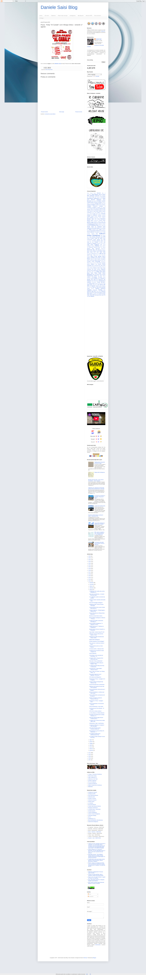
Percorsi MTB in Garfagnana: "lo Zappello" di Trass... (96, 624)
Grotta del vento (91, 796)
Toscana (92, 288)
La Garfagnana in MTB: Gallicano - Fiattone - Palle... (96, 663)
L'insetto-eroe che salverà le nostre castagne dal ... (96, 651)
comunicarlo (97, 944)
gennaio (91, 750)
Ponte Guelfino (99, 266)
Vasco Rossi (98, 291)
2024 (89, 559)
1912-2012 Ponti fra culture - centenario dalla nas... (95, 728)
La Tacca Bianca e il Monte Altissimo (96, 712)
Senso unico (92, 283)
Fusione (88, 233)
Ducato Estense (94, 221)
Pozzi (91, 267)
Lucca (104, 244)
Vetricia (95, 292)
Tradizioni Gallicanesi (100, 288)
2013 (89, 579)
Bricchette (89, 201)
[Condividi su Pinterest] (50, 67)
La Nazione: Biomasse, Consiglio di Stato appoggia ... (96, 726)
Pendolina (89, 261)
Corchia (92, 216)
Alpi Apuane (80, 15)
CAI (97, 201)
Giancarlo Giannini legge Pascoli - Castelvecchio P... (96, 718)
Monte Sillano (96, 252)
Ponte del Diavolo (93, 266)
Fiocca (101, 228)
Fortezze (98, 230)
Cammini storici (90, 202)
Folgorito (103, 229)
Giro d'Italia (89, 236)
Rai (87, 271)
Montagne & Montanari (93, 807)
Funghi (104, 232)
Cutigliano (103, 217)
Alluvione (99, 193)
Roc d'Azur (100, 275)
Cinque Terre (103, 212)
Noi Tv (89, 817)
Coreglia (95, 216)
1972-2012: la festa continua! (95, 711)
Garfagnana (73, 15)
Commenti (91, 896)
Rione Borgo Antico (49, 69)
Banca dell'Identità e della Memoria (95, 820)
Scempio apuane (91, 810)
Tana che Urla (89, 287)
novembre (92, 584)
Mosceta (97, 253)
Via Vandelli (99, 293)
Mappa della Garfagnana (99, 472)
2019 (89, 568)
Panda (96, 257)
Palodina (93, 257)
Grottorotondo (89, 239)
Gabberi (92, 233)
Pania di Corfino (93, 258)
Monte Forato (102, 251)
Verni (88, 292)
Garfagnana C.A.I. (92, 818)
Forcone (88, 230)
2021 (89, 565)
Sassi (93, 280)
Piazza (88, 262)
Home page (61, 111)
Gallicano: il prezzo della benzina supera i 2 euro (96, 634)
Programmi (103, 269)
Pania (88, 258)
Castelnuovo (95, 206)
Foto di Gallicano (90, 232)
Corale (88, 216)
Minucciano (103, 248)
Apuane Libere (91, 801)
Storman (85, 957)
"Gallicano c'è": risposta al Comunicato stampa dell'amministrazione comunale (96, 488)
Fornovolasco (93, 230)
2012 (89, 581)
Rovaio (92, 278)
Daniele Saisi (98, 39)
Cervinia (88, 208)
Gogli (102, 236)
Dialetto (92, 220)
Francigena (97, 232)
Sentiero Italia (97, 283)
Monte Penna (90, 252)
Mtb (100, 253)
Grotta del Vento (98, 238)
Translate (97, 76)
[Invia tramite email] (44, 67)
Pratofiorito (89, 269)
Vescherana (92, 292)
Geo (102, 235)
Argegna (103, 195)
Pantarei (98, 258)
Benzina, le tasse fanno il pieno (95, 615)
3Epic (88, 193)
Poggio (88, 266)
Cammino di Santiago (98, 202)
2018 (89, 570)
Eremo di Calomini (98, 222)
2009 (89, 756)
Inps (102, 240)
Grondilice (92, 238)
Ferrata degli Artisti (102, 225)
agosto (91, 589)
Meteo (93, 428)
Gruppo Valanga (96, 239)
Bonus (104, 199)
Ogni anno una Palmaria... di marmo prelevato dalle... (96, 595)
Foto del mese (102, 230)
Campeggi (96, 203)
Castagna (89, 206)
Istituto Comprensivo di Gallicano (95, 785)
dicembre (92, 582)
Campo (99, 203)
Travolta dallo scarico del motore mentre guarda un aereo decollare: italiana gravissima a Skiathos (96, 860)
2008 (89, 758)
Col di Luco (98, 213)
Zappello (92, 296)
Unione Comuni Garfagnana (94, 813)
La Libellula (90, 803)
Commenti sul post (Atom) (50, 114)
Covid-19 (91, 217)
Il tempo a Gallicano (92, 780)
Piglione (88, 264)
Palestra (88, 256)
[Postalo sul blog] (46, 67)
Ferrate (88, 226)
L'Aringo (41, 18)
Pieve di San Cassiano (101, 262)
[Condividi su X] (47, 67)
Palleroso (88, 257)
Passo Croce (89, 260)
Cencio (104, 207)
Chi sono (47, 15)
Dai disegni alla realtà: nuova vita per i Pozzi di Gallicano (99, 543)
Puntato (88, 270)
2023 (89, 561)
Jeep (93, 242)
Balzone (100, 198)
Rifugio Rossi (99, 271)
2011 (89, 752)
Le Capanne (93, 243)
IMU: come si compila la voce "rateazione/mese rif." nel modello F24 (99, 533)
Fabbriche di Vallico (101, 224)
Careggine (93, 204)
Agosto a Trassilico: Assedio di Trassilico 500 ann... (95, 698)
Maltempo (97, 246)
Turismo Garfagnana (92, 812)
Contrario (99, 215)
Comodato (103, 213)
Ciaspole (103, 211)
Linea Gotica (103, 243)
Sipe (98, 284)
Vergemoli (103, 291)
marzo (91, 746)
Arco (101, 195)
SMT (104, 284)
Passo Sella (103, 260)
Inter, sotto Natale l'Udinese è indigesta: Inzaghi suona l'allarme (96, 880)
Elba (104, 221)
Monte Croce (96, 251)
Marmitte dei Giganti (101, 247)
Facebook (89, 225)
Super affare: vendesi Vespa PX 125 (96, 632)
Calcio (99, 201)
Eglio (102, 221)
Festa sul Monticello (96, 226)
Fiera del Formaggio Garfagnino (96, 602)
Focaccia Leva (95, 229)
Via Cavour (99, 292)
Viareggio (103, 293)
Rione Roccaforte (95, 274)
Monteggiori (89, 253)
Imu (104, 239)
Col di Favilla (92, 213)
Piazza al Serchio (93, 262)
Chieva (100, 211)
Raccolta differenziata (94, 270)
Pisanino (99, 264)
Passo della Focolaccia (96, 260)
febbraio (91, 748)
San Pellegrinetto (99, 279)
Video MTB (92, 295)
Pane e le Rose (101, 257)
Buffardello (90, 786)
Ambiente (92, 195)
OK (90, 974)
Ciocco (88, 213)
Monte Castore (90, 251)
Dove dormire (97, 15)
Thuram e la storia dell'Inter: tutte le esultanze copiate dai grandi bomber (95, 875)
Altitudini (103, 194)
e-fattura (99, 221)
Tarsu (98, 287)
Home (40, 15)
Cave (101, 207)
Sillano (91, 284)
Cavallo (98, 207)
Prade (98, 267)
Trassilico (89, 289)
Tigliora (88, 288)
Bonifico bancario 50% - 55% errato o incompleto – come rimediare (96, 480)
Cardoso (89, 204)
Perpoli (93, 261)
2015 (89, 575)
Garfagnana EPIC (92, 793)
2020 (89, 566)
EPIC (92, 222)
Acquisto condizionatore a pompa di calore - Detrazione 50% (95, 515)
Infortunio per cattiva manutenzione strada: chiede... (96, 637)
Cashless (103, 204)
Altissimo (100, 194)
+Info (87, 974)
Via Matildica (94, 293)
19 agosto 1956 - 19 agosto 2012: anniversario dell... (96, 659)
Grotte (104, 238)
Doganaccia (96, 220)
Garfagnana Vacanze (92, 792)
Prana (104, 267)
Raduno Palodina (102, 270)
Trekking (100, 289)
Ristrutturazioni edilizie (92, 275)
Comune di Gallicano (92, 215)
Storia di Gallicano (91, 286)
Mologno (103, 249)
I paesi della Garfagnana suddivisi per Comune (99, 524)
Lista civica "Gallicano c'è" (94, 244)
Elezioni (89, 222)
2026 (89, 556)
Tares (93, 287)
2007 (89, 759)
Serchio (101, 283)
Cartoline (97, 204)
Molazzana (100, 249)
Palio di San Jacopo (62, 15)
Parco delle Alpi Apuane (93, 795)
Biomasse (93, 199)
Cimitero (98, 212)
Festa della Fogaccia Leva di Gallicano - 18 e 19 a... (95, 675)
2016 (89, 573)
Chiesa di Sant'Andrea (94, 209)
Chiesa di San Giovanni (94, 208)
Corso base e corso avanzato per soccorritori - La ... (96, 656)
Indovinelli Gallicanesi (96, 240)
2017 (89, 572)
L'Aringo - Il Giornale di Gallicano (95, 774)
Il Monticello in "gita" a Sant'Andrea (96, 723)
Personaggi (97, 261)
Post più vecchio (78, 111)
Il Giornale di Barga (92, 815)
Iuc (90, 242)
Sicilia (104, 283)
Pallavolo (103, 256)
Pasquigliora (103, 258)
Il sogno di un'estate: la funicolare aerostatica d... (96, 621)
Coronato (99, 216)
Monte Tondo (102, 252)
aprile (91, 745)
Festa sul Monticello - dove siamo (96, 706)
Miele (93, 248)
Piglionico (92, 264)
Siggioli (88, 284)
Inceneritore (89, 240)
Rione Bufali (98, 273)
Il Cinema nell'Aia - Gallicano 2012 (96, 648)
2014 (89, 577)
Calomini (103, 201)
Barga (104, 198)
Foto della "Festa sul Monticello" (96, 661)
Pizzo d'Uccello (95, 265)
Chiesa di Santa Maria (94, 211)
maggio (91, 743)
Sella (88, 283)
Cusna (100, 217)
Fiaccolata (94, 228)
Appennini (97, 195)
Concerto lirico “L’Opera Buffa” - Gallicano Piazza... (95, 669)
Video (88, 295)
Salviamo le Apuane (92, 800)
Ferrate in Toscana (92, 798)
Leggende (98, 243)
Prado (101, 267)
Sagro (99, 278)
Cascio (100, 204)
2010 (89, 754)
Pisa (96, 264)
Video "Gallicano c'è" (92, 777)
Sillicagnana (95, 284)
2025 (89, 557)
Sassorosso (96, 280)
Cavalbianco (94, 207)
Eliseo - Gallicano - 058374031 (94, 831)
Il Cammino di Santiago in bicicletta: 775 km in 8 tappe (99, 496)
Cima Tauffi (94, 212)
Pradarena (95, 267)
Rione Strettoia (102, 274)
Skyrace (101, 284)
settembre (92, 587)
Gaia (97, 233)
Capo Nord (103, 203)
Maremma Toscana (93, 247)
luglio (91, 739)
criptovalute (96, 217)
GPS (104, 236)
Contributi (103, 215)
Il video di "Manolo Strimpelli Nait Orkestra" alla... (96, 682)
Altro (88, 195)
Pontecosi (103, 266)
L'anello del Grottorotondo (99, 505)
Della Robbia (97, 218)
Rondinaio (89, 278)
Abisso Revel (93, 193)
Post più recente (44, 111)
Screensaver (94, 282)
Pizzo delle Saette (101, 265)
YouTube (88, 296)
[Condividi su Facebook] (49, 67)
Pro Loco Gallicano (92, 782)
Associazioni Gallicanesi (93, 198)
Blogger (94, 957)
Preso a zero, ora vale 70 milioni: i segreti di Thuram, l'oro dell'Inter (96, 878)
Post (90, 894)
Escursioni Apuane (92, 804)
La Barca (101, 242)
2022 (89, 563)
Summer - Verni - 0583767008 (94, 838)
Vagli (92, 291)
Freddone (101, 232)
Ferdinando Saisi (94, 225)
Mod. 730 (95, 249)
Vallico (95, 291)
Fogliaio (100, 229)
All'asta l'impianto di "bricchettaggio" (96, 641)
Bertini (88, 199)
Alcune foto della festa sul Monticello (96, 684)
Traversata (95, 289)
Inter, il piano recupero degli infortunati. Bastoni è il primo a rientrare (96, 883)
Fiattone (98, 228)
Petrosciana (103, 261)
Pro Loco (94, 269)
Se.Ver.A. (103, 282)
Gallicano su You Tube (93, 779)
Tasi (100, 287)
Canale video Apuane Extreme (94, 806)
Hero (102, 239)
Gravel (88, 238)
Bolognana (99, 199)
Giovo (104, 235)
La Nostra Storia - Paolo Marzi (94, 809)
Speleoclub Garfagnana (93, 821)
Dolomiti (100, 220)
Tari (95, 287)
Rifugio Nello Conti (92, 271)
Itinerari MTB (89, 15)
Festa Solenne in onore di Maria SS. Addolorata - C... (96, 731)
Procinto (98, 269)
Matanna (88, 248)
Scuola (98, 282)
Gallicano (53, 15)
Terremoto (103, 287)
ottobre (91, 586)
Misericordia (89, 249)
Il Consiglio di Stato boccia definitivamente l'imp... (94, 734)
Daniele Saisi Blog (59, 7)
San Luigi (93, 279)
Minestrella (98, 248)
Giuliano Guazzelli (96, 236)
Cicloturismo (89, 212)
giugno (91, 741)
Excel (97, 224)
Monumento (94, 253)
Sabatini (95, 278)
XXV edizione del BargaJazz (95, 677)
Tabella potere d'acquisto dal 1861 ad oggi (99, 463)
